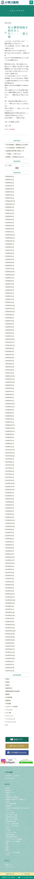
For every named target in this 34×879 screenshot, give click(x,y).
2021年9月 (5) (10, 348)
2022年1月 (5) (10, 336)
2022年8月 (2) (10, 317)
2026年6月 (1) (10, 182)
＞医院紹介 (8, 790)
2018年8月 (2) (10, 437)
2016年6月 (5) (10, 502)
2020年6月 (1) (10, 394)
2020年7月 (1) (10, 391)
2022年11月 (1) (10, 308)
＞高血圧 (7, 795)
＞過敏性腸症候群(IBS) (11, 837)
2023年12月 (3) (10, 271)
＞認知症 (7, 801)
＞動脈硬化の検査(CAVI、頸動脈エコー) (16, 799)
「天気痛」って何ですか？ (13, 154)
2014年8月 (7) (10, 569)
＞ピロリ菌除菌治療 (10, 803)
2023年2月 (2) (10, 299)
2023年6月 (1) (10, 287)
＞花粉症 (7, 828)
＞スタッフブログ (10, 866)
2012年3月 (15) (10, 658)
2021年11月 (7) (10, 342)
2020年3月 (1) (10, 400)
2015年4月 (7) (10, 545)
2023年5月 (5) (10, 290)
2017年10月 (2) (10, 456)
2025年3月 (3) (10, 225)
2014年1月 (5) (10, 591)
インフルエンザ (10, 719)
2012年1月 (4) (10, 664)
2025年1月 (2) (10, 231)
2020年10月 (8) (10, 382)
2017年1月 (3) (10, 480)
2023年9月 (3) (10, 278)
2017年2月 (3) (10, 477)
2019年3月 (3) (10, 416)
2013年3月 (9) (10, 621)
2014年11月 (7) (10, 560)
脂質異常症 (9, 688)
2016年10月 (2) (10, 489)
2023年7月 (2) (10, 284)
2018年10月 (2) (10, 431)
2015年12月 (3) (10, 520)
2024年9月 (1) (10, 244)
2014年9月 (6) (10, 566)
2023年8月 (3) (10, 281)
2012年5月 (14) (10, 652)
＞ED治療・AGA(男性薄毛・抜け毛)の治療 (16, 808)
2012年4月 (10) (10, 655)
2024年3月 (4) (10, 262)
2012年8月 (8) (10, 643)
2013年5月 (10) (10, 615)
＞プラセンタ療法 (10, 812)
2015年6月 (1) (10, 538)
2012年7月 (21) (10, 646)
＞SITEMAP (8, 775)
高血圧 (8, 679)
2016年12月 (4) (10, 483)
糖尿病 (8, 694)
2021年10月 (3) (10, 345)
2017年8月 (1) (10, 462)
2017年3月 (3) (10, 474)
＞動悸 (6, 848)
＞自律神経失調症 (10, 834)
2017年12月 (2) (10, 449)
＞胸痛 (6, 850)
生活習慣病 (9, 697)
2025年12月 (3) (10, 201)
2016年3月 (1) (10, 511)
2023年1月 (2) (10, 302)
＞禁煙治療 (8, 806)
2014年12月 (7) (10, 557)
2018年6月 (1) (10, 443)
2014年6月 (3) (10, 575)
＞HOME (7, 788)
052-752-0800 (11, 778)
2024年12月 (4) (10, 235)
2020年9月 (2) (10, 385)
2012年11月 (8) (10, 634)
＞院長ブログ (8, 864)
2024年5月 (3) (10, 256)
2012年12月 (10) (10, 631)
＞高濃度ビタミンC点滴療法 (12, 841)
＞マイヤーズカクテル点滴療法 (13, 839)
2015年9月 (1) (10, 529)
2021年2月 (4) (10, 370)
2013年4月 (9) (10, 618)
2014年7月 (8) (10, 572)
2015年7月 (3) (10, 535)
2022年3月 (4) (10, 330)
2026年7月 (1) (10, 179)
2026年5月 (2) (10, 185)
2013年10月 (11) (10, 600)
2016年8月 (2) (10, 495)
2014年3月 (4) (10, 584)
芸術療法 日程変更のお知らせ (15, 157)
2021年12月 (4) (10, 339)
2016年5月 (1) (10, 505)
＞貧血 (6, 845)
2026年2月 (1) (10, 195)
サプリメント (10, 716)
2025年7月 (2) (10, 213)
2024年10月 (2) (10, 241)
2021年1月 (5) (10, 373)
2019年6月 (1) (10, 413)
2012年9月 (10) (10, 640)
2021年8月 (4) (10, 351)
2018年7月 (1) (10, 440)
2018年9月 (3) (10, 434)
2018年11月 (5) (10, 428)
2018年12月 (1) (10, 425)
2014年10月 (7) (10, 563)
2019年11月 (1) (10, 406)
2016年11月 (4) (10, 486)
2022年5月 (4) (10, 327)
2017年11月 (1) (10, 452)
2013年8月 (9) (10, 606)
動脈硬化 (8, 700)
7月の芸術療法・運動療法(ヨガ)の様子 (17, 144)
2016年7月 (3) (10, 499)
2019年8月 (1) (10, 410)
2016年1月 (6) (10, 517)
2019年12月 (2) (10, 403)
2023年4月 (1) (10, 293)
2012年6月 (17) (10, 649)
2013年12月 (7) (10, 594)
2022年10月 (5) (10, 311)
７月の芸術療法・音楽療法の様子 (15, 147)
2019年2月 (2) (10, 419)
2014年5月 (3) (10, 578)
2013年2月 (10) (10, 624)
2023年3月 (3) (10, 296)
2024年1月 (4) (10, 268)
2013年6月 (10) (10, 612)
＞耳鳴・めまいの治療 (11, 819)
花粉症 (8, 685)
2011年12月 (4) (10, 667)
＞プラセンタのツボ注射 (11, 826)
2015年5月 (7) (10, 542)
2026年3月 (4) (10, 192)
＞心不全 (7, 854)
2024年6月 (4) (10, 253)
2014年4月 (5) (10, 581)
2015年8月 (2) (10, 532)
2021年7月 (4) (10, 354)
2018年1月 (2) (10, 446)
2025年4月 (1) (10, 222)
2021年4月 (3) (10, 363)
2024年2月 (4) (10, 265)
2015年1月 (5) (10, 554)
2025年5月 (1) (10, 219)
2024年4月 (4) (10, 259)
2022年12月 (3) (10, 305)
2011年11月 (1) (10, 670)
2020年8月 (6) (10, 388)
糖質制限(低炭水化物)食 (13, 691)
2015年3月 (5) (10, 548)
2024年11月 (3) (10, 238)
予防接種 (8, 703)
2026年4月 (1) (10, 189)
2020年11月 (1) (10, 379)
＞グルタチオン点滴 (10, 832)
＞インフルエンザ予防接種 (12, 852)
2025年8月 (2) (10, 210)
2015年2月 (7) (10, 551)
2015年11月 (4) (10, 523)
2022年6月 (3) (10, 324)
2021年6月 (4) (10, 357)
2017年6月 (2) (10, 468)
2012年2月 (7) (10, 661)
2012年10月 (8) (10, 637)
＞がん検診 (8, 830)
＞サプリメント (9, 810)
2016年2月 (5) (10, 514)
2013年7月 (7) (10, 609)
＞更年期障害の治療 (10, 821)
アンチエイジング (11, 722)
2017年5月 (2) (10, 471)
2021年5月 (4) (10, 360)
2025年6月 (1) (10, 216)
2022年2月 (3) (10, 333)
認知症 (8, 682)
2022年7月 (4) (10, 321)
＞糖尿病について (10, 792)
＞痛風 (6, 843)
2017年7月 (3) (10, 465)
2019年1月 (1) (10, 422)
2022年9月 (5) (10, 314)
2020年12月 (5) (10, 376)
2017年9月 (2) (10, 459)
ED (7, 725)
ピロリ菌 (8, 712)
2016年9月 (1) (10, 492)
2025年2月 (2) (10, 228)
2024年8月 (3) (10, 247)
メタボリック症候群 (11, 706)
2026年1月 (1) (10, 198)
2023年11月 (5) (10, 274)
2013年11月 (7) (10, 597)
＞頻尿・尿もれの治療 (11, 814)
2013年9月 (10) (10, 603)
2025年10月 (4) (10, 204)
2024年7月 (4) (10, 250)
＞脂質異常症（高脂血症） (12, 797)
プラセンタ (9, 709)
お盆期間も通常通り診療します (15, 150)
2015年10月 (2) (10, 526)
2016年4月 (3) (10, 508)
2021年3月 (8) (10, 367)
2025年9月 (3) (10, 207)
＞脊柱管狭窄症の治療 (11, 817)
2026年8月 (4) (10, 176)
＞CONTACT (16, 775)
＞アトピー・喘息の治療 (11, 823)
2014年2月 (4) (10, 588)
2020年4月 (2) (10, 397)
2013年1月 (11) (10, 627)
